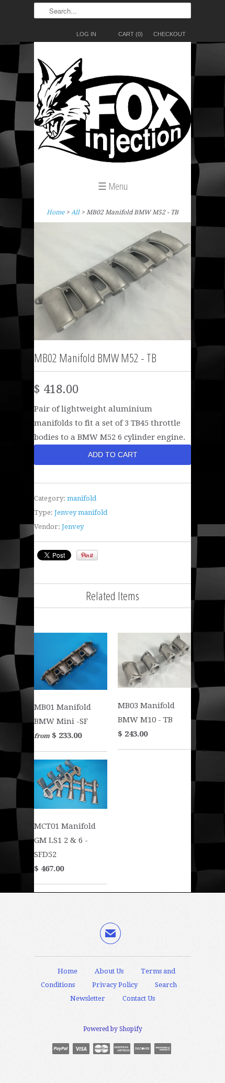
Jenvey (73, 526)
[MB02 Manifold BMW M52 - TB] (112, 337)
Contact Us (138, 998)
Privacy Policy (115, 985)
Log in (86, 34)
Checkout (169, 34)
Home (67, 971)
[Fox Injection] (112, 113)
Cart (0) (130, 34)
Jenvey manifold (80, 512)
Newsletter (87, 998)
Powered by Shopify (112, 1029)
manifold (81, 498)
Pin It (87, 555)
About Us (109, 971)
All (75, 212)
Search (166, 985)
